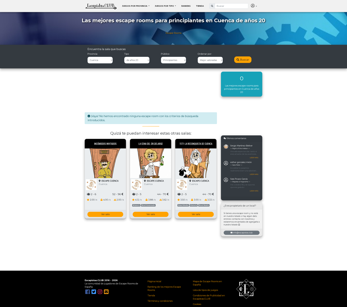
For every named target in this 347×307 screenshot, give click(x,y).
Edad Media (183, 205)
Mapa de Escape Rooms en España (207, 283)
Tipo (126, 54)
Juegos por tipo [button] (164, 6)
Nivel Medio (204, 205)
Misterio (136, 205)
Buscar (244, 59)
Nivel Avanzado (148, 205)
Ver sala (105, 214)
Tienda (200, 6)
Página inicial (154, 281)
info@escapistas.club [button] (243, 232)
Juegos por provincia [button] (135, 6)
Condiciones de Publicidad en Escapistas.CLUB (209, 297)
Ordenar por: (205, 54)
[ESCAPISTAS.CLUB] (101, 6)
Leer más (254, 158)
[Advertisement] (151, 91)
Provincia (92, 54)
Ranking (186, 6)
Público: (165, 54)
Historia (193, 205)
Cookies (197, 304)
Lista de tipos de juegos (205, 290)
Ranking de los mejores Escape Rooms (164, 288)
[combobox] (231, 6)
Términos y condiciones (160, 301)
